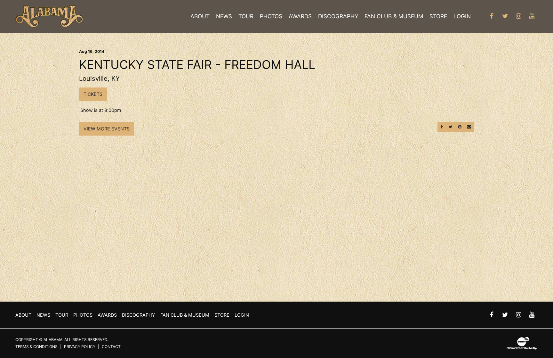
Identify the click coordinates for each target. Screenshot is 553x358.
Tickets (93, 94)
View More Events (107, 128)
